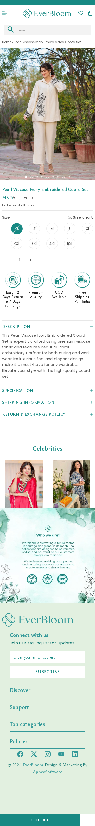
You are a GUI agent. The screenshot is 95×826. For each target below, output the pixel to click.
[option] (24, 484)
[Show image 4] (42, 177)
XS (17, 228)
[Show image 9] (69, 177)
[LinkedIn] (75, 754)
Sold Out (39, 820)
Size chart (83, 217)
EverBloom (33, 764)
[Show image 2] (31, 177)
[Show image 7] (58, 177)
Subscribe (47, 671)
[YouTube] (61, 754)
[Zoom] (89, 53)
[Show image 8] (63, 177)
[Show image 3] (37, 177)
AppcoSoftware (47, 771)
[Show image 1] (26, 177)
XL (88, 228)
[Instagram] (48, 754)
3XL (35, 243)
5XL (70, 243)
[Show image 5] (47, 177)
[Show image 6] (53, 177)
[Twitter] (34, 754)
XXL (17, 243)
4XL (52, 243)
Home (6, 42)
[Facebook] (20, 754)
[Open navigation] (4, 13)
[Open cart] (90, 13)
